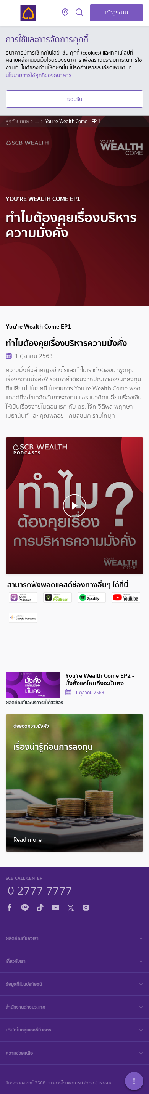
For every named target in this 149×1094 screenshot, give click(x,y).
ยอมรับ (74, 99)
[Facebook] (9, 906)
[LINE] (25, 906)
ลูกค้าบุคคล (17, 122)
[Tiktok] (40, 906)
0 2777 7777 (40, 889)
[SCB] (28, 13)
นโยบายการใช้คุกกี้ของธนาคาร (38, 75)
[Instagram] (86, 906)
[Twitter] (70, 906)
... (37, 122)
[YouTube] (55, 906)
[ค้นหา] (79, 13)
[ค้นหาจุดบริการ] (65, 13)
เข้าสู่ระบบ (116, 12)
